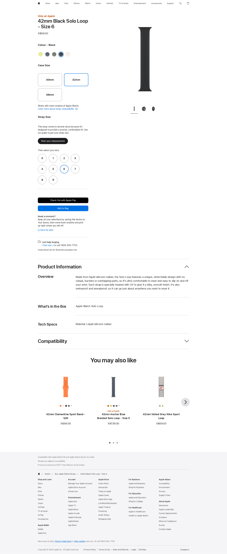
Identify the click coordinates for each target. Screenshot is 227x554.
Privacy (162, 491)
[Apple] (39, 473)
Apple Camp (103, 495)
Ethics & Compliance (168, 521)
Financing (102, 511)
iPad (40, 491)
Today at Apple (104, 491)
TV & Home (43, 511)
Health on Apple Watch (138, 516)
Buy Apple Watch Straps (65, 474)
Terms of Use (104, 550)
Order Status (103, 515)
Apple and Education (137, 498)
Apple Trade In (104, 507)
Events (162, 525)
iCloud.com (73, 491)
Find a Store (103, 483)
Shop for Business (136, 487)
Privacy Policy (90, 550)
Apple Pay (42, 533)
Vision (40, 503)
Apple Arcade (74, 513)
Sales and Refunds (120, 550)
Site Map (142, 550)
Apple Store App (105, 499)
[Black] (61, 54)
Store (40, 483)
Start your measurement (53, 141)
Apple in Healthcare (137, 512)
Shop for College (136, 501)
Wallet (40, 529)
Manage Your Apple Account (80, 483)
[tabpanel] (145, 59)
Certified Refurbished (107, 503)
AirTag (40, 515)
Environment (164, 487)
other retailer (79, 541)
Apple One (72, 501)
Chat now (48, 245)
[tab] (134, 109)
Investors (163, 517)
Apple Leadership (166, 509)
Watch (47, 474)
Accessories (43, 519)
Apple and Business (137, 483)
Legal (133, 550)
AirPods (41, 507)
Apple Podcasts (74, 517)
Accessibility (164, 483)
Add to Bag (63, 208)
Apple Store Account (77, 487)
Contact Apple (165, 529)
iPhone (41, 495)
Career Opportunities (168, 513)
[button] (180, 3)
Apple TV (72, 505)
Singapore (184, 550)
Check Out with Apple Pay (63, 200)
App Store (72, 525)
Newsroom (163, 505)
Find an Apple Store (63, 541)
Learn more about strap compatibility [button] (56, 109)
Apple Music (73, 509)
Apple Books (73, 521)
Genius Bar (103, 487)
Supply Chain (164, 495)
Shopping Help (104, 519)
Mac (40, 487)
